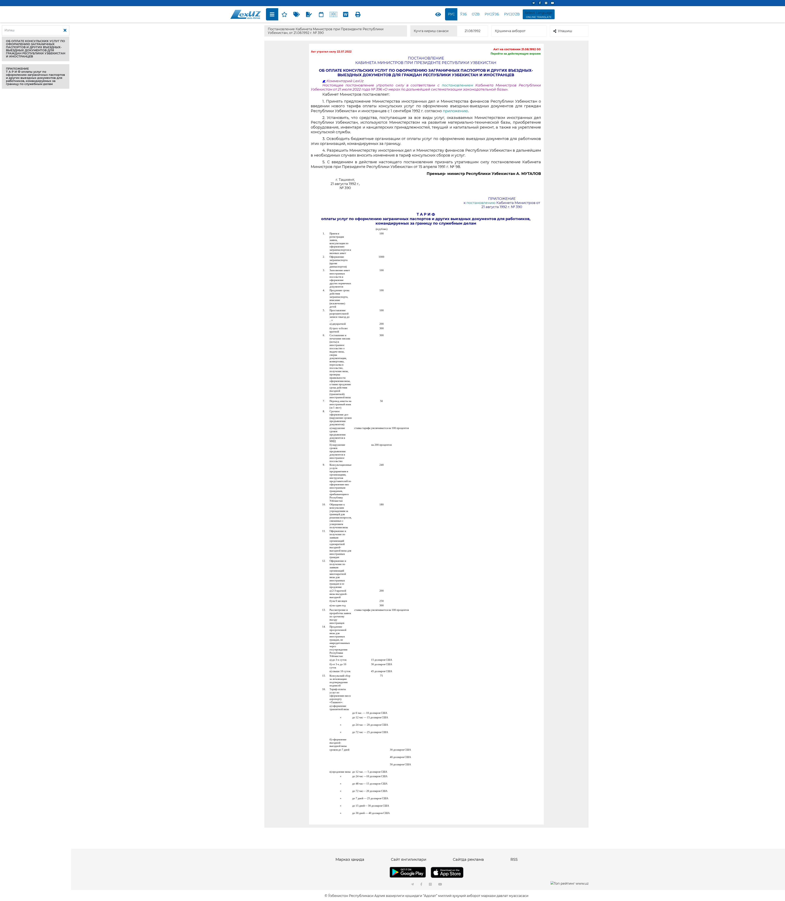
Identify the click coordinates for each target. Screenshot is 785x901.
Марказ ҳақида (349, 859)
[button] (35, 49)
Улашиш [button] (565, 31)
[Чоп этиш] (358, 14)
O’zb (476, 14)
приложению (455, 111)
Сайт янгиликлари (408, 859)
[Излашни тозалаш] (65, 30)
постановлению (481, 203)
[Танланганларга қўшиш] (284, 14)
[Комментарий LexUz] (309, 14)
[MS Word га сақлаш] (346, 14)
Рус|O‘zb (512, 14)
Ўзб (463, 14)
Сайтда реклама (468, 859)
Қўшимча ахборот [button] (510, 31)
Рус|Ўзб (492, 14)
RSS (514, 859)
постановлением (457, 85)
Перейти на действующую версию (516, 53)
